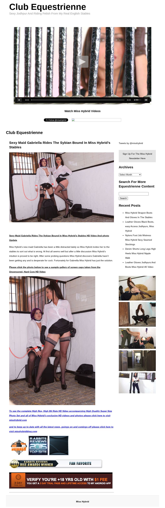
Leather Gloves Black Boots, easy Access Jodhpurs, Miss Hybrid (139, 226)
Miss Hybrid (82, 501)
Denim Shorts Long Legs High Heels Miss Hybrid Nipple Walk (140, 253)
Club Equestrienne (47, 7)
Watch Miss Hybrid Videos (82, 111)
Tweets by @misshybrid (131, 143)
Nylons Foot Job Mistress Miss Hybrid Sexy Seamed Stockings (138, 240)
